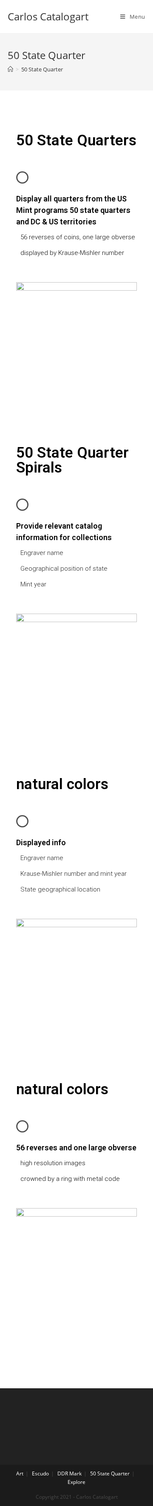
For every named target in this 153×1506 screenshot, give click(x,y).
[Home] (10, 69)
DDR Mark (69, 1473)
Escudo (40, 1473)
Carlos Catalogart (48, 16)
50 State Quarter (110, 1473)
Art (19, 1473)
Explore (76, 1482)
